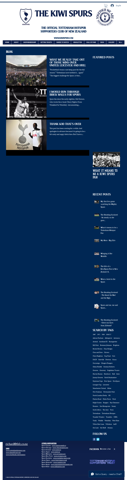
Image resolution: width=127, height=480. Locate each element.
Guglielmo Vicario (113, 370)
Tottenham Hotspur (108, 413)
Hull (113, 374)
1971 (98, 334)
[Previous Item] (97, 159)
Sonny (114, 406)
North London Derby (100, 395)
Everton (108, 360)
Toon (111, 410)
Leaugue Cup (97, 385)
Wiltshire (109, 424)
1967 (94, 334)
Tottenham (96, 413)
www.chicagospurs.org (60, 447)
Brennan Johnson (106, 345)
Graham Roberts (109, 367)
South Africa (97, 410)
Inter (118, 374)
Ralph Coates (97, 403)
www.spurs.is (56, 450)
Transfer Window (98, 417)
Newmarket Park (109, 392)
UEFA (115, 417)
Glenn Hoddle (97, 367)
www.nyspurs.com (60, 456)
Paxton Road (97, 399)
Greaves (95, 370)
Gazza (114, 360)
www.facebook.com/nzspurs (15, 454)
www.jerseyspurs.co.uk (59, 460)
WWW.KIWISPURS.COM (63, 38)
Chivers (106, 352)
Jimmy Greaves (98, 378)
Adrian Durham (98, 338)
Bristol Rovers (97, 349)
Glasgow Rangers (106, 363)
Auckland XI (103, 342)
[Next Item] (116, 159)
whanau (110, 428)
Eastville (101, 360)
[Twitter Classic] (97, 439)
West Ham (115, 421)
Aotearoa (117, 338)
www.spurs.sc (55, 452)
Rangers (105, 403)
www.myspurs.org (59, 454)
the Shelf (103, 428)
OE (109, 395)
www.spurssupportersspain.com (62, 464)
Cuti (113, 356)
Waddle (100, 421)
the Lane (96, 428)
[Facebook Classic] (94, 439)
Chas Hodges (108, 349)
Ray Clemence (114, 403)
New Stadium (97, 392)
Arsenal (95, 342)
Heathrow (107, 374)
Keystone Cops (98, 381)
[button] (106, 6)
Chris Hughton (98, 356)
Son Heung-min (105, 406)
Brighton (116, 345)
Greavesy (103, 370)
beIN (115, 424)
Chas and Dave (98, 352)
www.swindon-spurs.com (61, 458)
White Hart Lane (98, 424)
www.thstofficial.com (13, 452)
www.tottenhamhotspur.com (15, 450)
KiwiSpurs (116, 381)
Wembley (108, 421)
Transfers (109, 417)
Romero (95, 406)
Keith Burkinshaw (110, 378)
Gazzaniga (96, 363)
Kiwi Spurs (107, 381)
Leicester (106, 385)
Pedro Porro (107, 399)
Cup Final (107, 356)
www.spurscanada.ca (59, 445)
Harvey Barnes (97, 374)
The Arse (106, 410)
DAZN (95, 360)
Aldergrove (108, 338)
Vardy (95, 421)
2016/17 (108, 334)
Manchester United (99, 388)
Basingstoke (113, 342)
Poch (114, 399)
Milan (109, 388)
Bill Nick (96, 345)
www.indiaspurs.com (58, 466)
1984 (103, 334)
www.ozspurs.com (59, 462)
